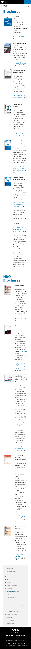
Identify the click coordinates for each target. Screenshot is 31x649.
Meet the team (11, 579)
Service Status (17, 645)
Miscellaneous (11, 623)
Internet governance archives (16, 605)
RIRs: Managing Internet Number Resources (20, 518)
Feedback (16, 646)
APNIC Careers (11, 582)
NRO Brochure (19, 319)
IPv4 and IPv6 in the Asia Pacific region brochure (19, 204)
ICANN (24, 351)
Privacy (9, 643)
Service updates (11, 571)
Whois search (10, 617)
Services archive (12, 608)
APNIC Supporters (12, 585)
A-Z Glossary (10, 620)
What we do (10, 568)
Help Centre (21, 643)
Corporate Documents (13, 577)
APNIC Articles (12, 600)
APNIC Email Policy (12, 614)
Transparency (10, 574)
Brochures (11, 603)
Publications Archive (13, 591)
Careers (24, 645)
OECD (17, 212)
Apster (10, 594)
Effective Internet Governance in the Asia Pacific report (18, 168)
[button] (23, 6)
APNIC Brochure (18, 36)
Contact (15, 643)
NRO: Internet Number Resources (19, 556)
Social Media (10, 588)
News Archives (12, 597)
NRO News (9, 645)
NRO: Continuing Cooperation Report (20, 448)
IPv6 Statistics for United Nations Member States (18, 229)
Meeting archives (13, 611)
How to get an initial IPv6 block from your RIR (19, 254)
